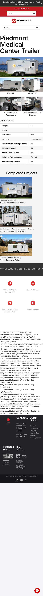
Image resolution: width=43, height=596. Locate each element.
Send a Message (33, 290)
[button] (37, 591)
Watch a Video (33, 309)
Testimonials (34, 428)
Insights (33, 435)
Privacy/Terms (35, 438)
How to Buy (34, 433)
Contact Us (20, 437)
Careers (33, 431)
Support (33, 426)
